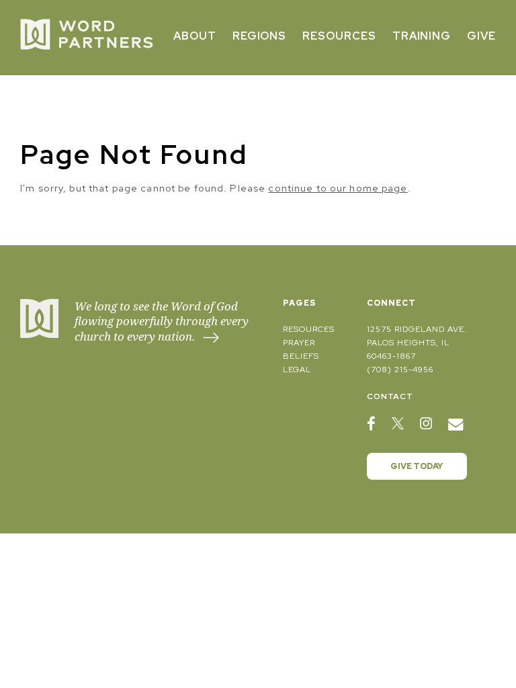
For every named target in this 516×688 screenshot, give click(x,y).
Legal (297, 369)
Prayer (299, 342)
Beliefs (301, 356)
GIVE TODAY (416, 466)
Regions (259, 36)
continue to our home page (337, 187)
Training (422, 36)
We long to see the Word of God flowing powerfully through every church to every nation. (162, 321)
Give (481, 36)
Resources (339, 36)
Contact (390, 396)
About (194, 36)
